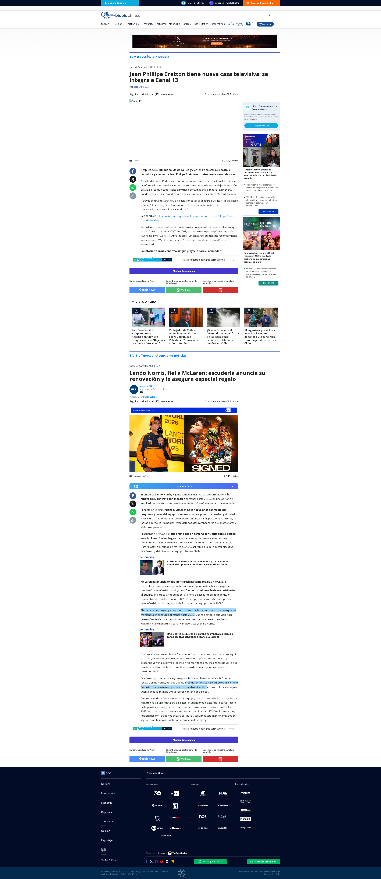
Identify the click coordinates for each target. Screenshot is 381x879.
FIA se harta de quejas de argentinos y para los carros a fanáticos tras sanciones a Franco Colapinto (200, 635)
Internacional (133, 24)
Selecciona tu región (116, 2)
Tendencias (174, 24)
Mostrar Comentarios (184, 271)
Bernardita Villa (141, 87)
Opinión (187, 24)
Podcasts (105, 24)
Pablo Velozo (150, 396)
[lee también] (152, 567)
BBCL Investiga (201, 24)
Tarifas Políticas (109, 860)
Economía (148, 24)
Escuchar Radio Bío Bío (262, 3)
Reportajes (107, 840)
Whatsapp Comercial (212, 861)
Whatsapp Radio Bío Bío (265, 861)
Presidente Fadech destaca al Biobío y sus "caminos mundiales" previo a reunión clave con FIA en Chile (197, 563)
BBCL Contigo (218, 24)
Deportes (161, 24)
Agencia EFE (146, 386)
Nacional (118, 24)
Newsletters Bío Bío (195, 3)
